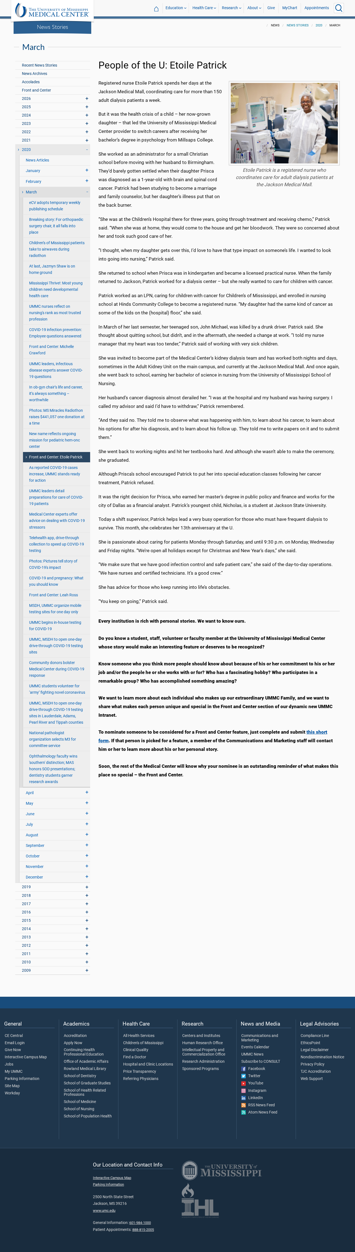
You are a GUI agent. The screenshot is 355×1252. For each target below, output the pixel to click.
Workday (12, 1093)
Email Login (15, 1043)
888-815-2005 (143, 1230)
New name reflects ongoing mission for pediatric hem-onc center (54, 440)
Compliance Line (315, 1036)
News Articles (37, 160)
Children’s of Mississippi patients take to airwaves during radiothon (57, 249)
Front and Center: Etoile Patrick (55, 457)
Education (174, 8)
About (252, 8)
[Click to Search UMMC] (339, 8)
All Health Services (138, 1036)
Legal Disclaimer (315, 1050)
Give (271, 8)
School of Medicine (80, 1102)
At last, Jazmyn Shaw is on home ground (52, 269)
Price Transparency (139, 1071)
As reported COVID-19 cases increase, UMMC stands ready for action (54, 474)
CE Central (14, 1036)
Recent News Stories (39, 65)
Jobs (9, 1064)
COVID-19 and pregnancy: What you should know (56, 581)
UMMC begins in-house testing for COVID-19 (55, 625)
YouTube (254, 1083)
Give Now (13, 1050)
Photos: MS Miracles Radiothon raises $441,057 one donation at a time (57, 417)
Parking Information (22, 1079)
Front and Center (36, 90)
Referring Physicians (140, 1079)
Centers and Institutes (201, 1036)
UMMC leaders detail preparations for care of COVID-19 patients (56, 497)
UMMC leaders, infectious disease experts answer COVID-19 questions (56, 370)
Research (230, 8)
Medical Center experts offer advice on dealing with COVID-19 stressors (57, 520)
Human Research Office (202, 1043)
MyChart (289, 8)
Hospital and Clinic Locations (148, 1064)
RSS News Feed (260, 1105)
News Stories (52, 27)
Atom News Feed (261, 1112)
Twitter (253, 1076)
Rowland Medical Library (85, 1069)
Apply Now (73, 1043)
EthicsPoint (310, 1043)
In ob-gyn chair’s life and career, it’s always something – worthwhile (56, 393)
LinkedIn (254, 1098)
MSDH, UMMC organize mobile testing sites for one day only (55, 608)
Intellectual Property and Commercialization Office (203, 1052)
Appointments (317, 8)
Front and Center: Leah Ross (53, 595)
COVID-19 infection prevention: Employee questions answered (55, 333)
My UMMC (13, 1071)
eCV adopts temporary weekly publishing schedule (54, 205)
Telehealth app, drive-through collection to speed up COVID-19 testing (56, 544)
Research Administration (203, 1061)
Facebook (255, 1069)
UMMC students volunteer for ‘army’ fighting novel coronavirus (57, 689)
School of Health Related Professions (85, 1092)
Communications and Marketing (259, 1038)
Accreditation (75, 1036)
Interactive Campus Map (26, 1057)
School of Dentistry (80, 1076)
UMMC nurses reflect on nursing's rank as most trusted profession (55, 313)
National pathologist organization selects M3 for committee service (52, 739)
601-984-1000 (140, 1223)
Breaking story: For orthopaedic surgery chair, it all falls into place (56, 226)
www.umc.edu (104, 1210)
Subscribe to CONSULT (260, 1061)
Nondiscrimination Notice (322, 1057)
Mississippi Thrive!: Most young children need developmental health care (56, 289)
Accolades (31, 82)
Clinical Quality (135, 1050)
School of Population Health (88, 1116)
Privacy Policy (312, 1064)
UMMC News (252, 1054)
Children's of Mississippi (143, 1043)
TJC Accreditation (316, 1071)
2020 (319, 25)
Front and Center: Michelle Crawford (51, 349)
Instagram (256, 1091)
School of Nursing (79, 1109)
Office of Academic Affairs (86, 1061)
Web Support (312, 1079)
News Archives (34, 73)
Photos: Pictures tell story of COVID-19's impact (53, 564)
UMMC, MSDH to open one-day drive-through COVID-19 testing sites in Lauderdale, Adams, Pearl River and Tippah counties (56, 713)
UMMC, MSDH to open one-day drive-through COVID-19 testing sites (56, 646)
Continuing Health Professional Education (84, 1052)
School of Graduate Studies (87, 1083)
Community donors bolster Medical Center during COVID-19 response (56, 669)
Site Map (12, 1086)
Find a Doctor (134, 1057)
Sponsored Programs (200, 1069)
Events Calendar (255, 1047)
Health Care (202, 8)
